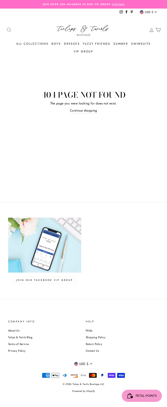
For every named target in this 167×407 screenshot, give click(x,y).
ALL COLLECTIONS (32, 44)
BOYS (56, 44)
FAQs (89, 330)
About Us (13, 330)
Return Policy (94, 344)
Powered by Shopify (83, 391)
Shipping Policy (95, 337)
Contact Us (92, 351)
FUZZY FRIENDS (96, 44)
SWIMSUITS (141, 44)
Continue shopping (83, 110)
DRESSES (72, 44)
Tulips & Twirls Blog (20, 337)
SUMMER (120, 44)
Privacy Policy (17, 351)
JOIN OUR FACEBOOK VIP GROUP (44, 280)
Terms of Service (18, 344)
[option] (83, 4)
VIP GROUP (83, 51)
